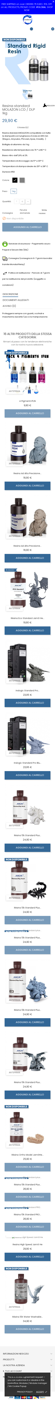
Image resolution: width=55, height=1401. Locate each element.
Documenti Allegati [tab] (16, 300)
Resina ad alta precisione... (27, 473)
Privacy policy (25, 1391)
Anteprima (14, 391)
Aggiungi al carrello (27, 227)
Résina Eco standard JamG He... (27, 618)
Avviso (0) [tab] (9, 306)
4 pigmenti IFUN (27, 401)
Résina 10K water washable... (27, 1316)
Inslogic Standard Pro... (27, 690)
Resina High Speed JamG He (27, 1244)
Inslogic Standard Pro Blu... (27, 762)
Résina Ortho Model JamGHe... (28, 1154)
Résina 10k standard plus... (27, 835)
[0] (49, 31)
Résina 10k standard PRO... (27, 1214)
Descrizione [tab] (10, 294)
